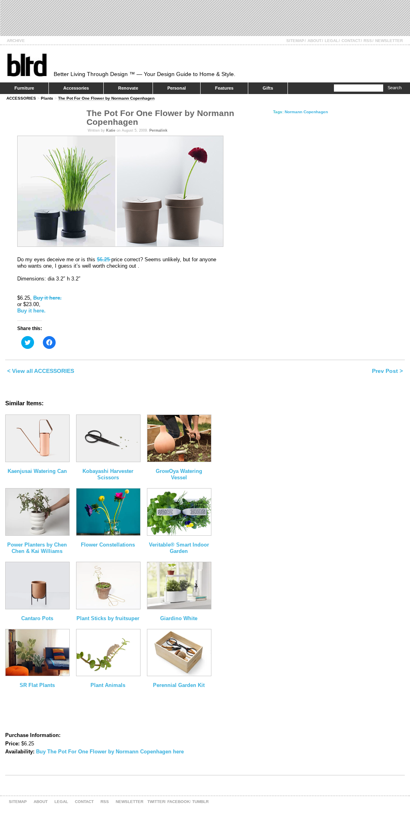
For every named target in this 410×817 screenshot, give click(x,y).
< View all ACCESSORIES (40, 371)
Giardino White (178, 618)
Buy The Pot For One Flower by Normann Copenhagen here (110, 752)
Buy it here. (47, 298)
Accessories (76, 88)
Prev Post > (387, 371)
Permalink (158, 130)
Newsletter (389, 40)
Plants (47, 98)
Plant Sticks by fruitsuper (107, 618)
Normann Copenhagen (306, 112)
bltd (26, 64)
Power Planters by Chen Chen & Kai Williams (37, 548)
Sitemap (295, 40)
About (315, 40)
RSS (368, 40)
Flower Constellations (108, 545)
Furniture (24, 88)
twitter (156, 801)
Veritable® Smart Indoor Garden (179, 548)
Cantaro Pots (37, 618)
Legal (331, 40)
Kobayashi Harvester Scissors (107, 474)
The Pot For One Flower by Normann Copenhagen (106, 98)
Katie (110, 130)
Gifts (268, 88)
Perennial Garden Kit (179, 685)
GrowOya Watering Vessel (179, 474)
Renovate (128, 88)
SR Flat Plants (37, 685)
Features (224, 88)
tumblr (200, 801)
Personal (176, 88)
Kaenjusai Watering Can (37, 471)
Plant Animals (107, 685)
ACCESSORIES (21, 98)
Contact (351, 40)
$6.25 (104, 259)
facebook (178, 801)
